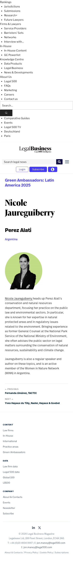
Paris (7, 136)
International (10, 441)
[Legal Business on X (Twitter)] (39, 528)
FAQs (7, 85)
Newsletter (9, 508)
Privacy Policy (31, 552)
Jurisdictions (12, 6)
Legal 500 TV (12, 127)
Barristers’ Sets (14, 32)
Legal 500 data (11, 471)
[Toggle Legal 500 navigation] (52, 169)
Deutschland (12, 131)
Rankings (6, 2)
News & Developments (18, 72)
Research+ (10, 15)
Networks (10, 37)
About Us (6, 77)
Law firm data (10, 466)
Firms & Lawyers (10, 24)
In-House (6, 46)
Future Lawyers (14, 19)
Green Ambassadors (14, 452)
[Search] (6, 113)
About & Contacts (12, 497)
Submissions (12, 11)
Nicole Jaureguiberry (19, 298)
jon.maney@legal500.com (51, 542)
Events (8, 122)
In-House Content (15, 50)
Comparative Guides (17, 118)
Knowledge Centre (12, 59)
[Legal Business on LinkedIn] (33, 528)
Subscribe (38, 169)
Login (22, 169)
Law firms (8, 430)
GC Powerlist (12, 55)
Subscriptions (62, 552)
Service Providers (15, 28)
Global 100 (9, 477)
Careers (9, 94)
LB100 (6, 482)
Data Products (13, 63)
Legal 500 (10, 81)
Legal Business (13, 68)
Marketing (10, 90)
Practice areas (10, 446)
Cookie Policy (46, 552)
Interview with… (14, 41)
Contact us (11, 99)
